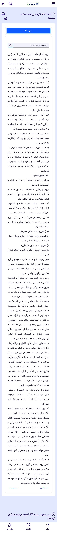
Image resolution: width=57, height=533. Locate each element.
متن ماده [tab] (28, 30)
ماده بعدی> (13, 488)
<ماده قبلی (44, 488)
